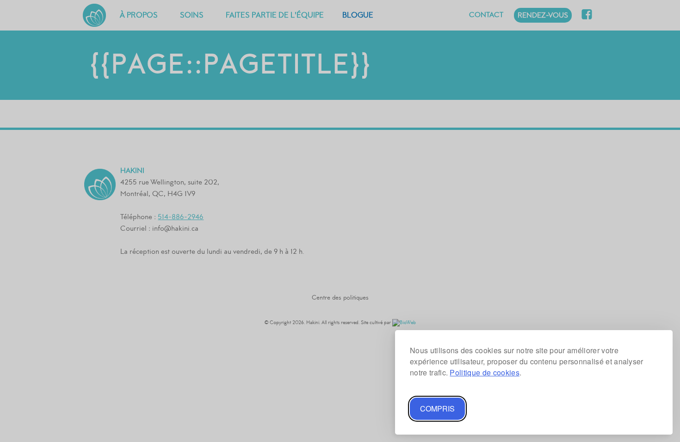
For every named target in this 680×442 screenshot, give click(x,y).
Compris (437, 408)
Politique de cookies (484, 372)
